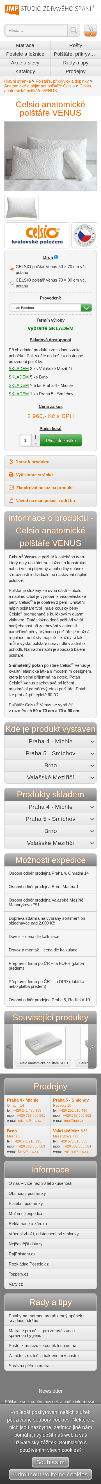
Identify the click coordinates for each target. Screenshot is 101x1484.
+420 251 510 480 (73, 1111)
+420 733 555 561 (31, 1116)
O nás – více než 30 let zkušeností (40, 1183)
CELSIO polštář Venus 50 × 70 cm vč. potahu (51, 269)
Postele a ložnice (25, 54)
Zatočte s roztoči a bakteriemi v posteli (44, 1355)
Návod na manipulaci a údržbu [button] (44, 500)
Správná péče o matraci (30, 1365)
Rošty (75, 45)
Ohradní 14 (15, 1105)
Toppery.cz (19, 1274)
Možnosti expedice (26, 1213)
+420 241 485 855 (27, 1111)
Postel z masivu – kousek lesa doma (42, 1345)
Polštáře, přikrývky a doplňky (77, 54)
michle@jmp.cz (30, 1121)
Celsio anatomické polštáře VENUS (47, 88)
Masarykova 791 (65, 1136)
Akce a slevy (25, 63)
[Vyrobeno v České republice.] (84, 235)
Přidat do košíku (61, 440)
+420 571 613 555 (73, 1141)
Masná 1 (13, 1136)
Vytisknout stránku (34, 474)
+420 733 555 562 (77, 1116)
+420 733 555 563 (31, 1146)
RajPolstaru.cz (22, 1253)
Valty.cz (16, 1284)
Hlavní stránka (17, 81)
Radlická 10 (62, 1105)
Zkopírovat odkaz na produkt (44, 487)
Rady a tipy (75, 63)
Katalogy (25, 71)
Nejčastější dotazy (26, 1243)
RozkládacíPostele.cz (29, 1264)
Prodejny (76, 71)
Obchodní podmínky (27, 1193)
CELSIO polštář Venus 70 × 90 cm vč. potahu (51, 283)
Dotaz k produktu (31, 461)
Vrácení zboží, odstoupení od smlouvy (44, 1233)
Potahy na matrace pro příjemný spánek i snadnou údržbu (46, 1318)
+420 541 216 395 (27, 1141)
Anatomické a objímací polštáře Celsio (39, 85)
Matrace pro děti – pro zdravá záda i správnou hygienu (42, 1333)
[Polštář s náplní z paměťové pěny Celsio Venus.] (21, 208)
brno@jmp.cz (28, 1151)
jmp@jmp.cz (73, 1121)
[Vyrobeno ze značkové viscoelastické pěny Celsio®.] (37, 235)
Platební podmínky (26, 1203)
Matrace (25, 45)
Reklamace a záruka (28, 1223)
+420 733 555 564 (77, 1146)
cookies (70, 1450)
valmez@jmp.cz (76, 1151)
